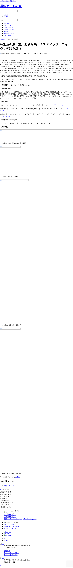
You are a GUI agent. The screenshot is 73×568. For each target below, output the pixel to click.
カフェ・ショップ (10, 528)
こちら (17, 477)
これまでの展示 (9, 29)
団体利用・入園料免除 (11, 526)
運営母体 (7, 551)
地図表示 (13, 1)
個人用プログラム (10, 515)
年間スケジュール (10, 485)
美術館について (9, 33)
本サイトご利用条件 (10, 555)
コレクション (8, 27)
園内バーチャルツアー (20, 519)
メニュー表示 (4, 1)
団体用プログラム (10, 517)
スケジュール (8, 25)
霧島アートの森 (11, 6)
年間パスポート (9, 524)
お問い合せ (7, 35)
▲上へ (2, 565)
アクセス (7, 31)
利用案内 (7, 23)
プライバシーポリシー (11, 553)
